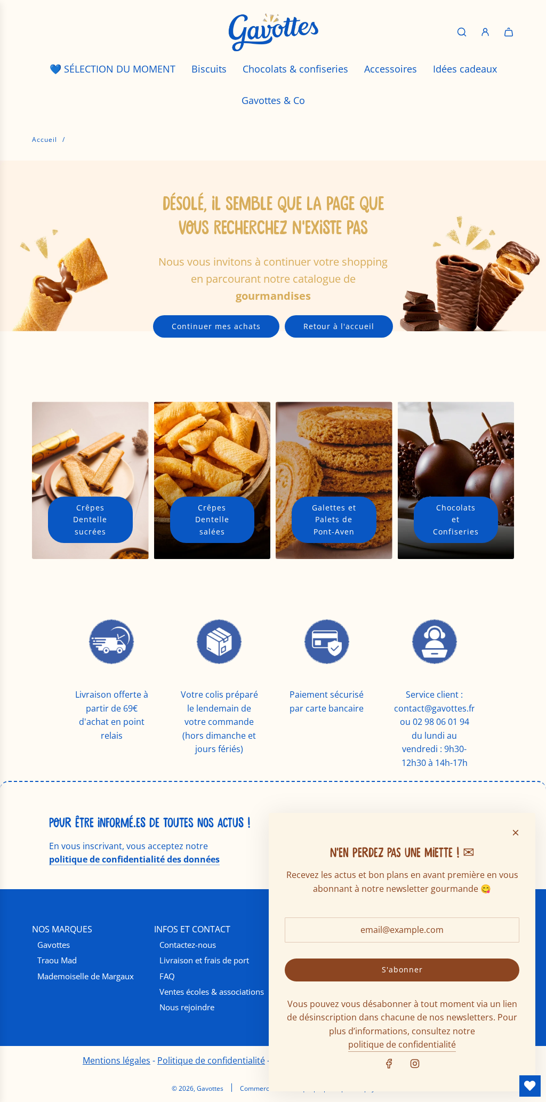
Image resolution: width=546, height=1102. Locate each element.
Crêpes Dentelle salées (212, 519)
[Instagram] (415, 1063)
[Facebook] (389, 1063)
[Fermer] (515, 832)
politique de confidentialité (402, 1044)
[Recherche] (461, 32)
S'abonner (402, 969)
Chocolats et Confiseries (456, 519)
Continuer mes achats (216, 326)
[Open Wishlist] (530, 1086)
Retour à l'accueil (338, 326)
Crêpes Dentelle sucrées (90, 519)
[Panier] (508, 32)
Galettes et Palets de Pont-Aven (334, 519)
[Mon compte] (485, 32)
